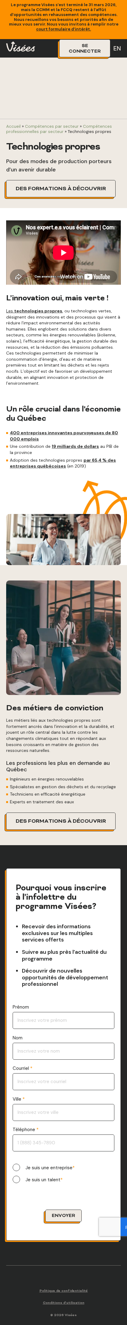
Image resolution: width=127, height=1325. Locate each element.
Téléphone (24, 1129)
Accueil (13, 126)
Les (34, 311)
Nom (18, 1038)
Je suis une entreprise (49, 1168)
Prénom (21, 1007)
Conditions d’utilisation (63, 1303)
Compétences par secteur (52, 126)
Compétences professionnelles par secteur (59, 129)
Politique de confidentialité (63, 1291)
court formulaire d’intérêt (63, 29)
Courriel (21, 1068)
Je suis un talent (43, 1180)
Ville (18, 1099)
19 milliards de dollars (75, 446)
